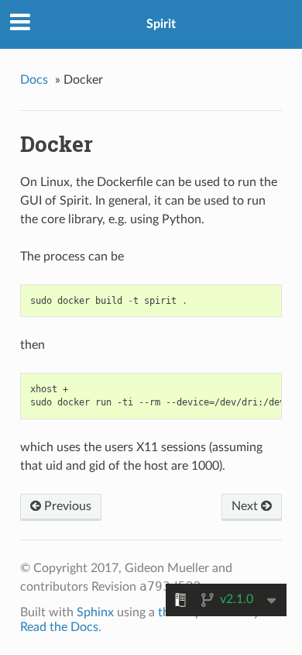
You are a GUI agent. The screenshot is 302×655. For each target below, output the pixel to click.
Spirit (161, 24)
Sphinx (95, 612)
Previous (66, 506)
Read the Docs (59, 627)
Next (246, 506)
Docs (34, 80)
